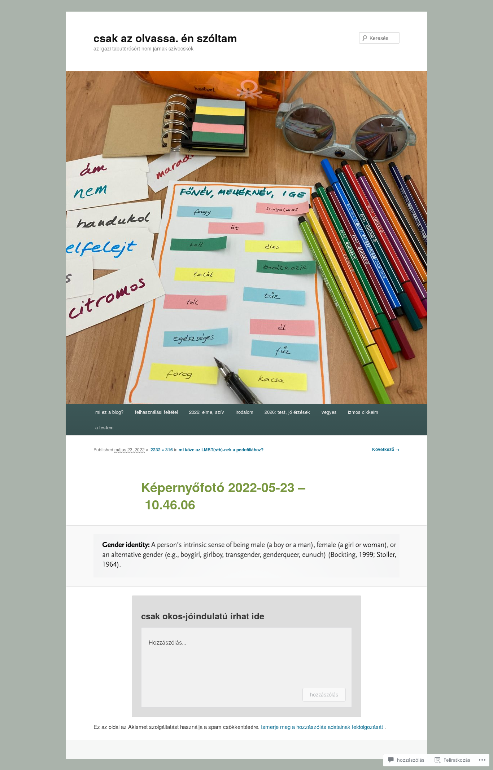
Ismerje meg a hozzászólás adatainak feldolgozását (322, 726)
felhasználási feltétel (156, 411)
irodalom (244, 411)
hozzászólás (324, 694)
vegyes (329, 411)
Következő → (386, 449)
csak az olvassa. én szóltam (165, 37)
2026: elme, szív (206, 411)
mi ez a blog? (109, 411)
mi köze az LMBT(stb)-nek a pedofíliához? (221, 449)
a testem (104, 427)
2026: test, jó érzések (287, 411)
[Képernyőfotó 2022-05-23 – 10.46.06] (246, 556)
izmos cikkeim (363, 411)
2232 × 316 (161, 449)
